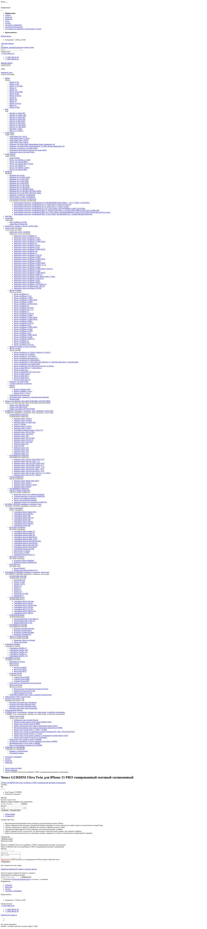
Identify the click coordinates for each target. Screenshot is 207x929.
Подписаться (26, 877)
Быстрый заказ (15, 810)
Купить (24, 804)
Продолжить (6, 861)
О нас (7, 21)
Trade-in (8, 15)
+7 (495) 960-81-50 (12, 57)
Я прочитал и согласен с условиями (25, 879)
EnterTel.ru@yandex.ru (9, 915)
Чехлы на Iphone (11, 770)
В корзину (5, 810)
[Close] (2, 843)
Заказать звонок (7, 63)
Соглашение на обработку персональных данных (23, 29)
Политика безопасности (14, 27)
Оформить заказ (7, 72)
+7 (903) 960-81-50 (12, 59)
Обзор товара (10, 814)
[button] (6, 36)
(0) (2, 786)
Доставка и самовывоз (13, 25)
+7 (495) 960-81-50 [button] (7, 906)
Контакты (8, 19)
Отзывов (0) (9, 816)
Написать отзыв (7, 839)
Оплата (8, 23)
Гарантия (8, 17)
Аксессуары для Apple (13, 768)
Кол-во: (3, 806)
